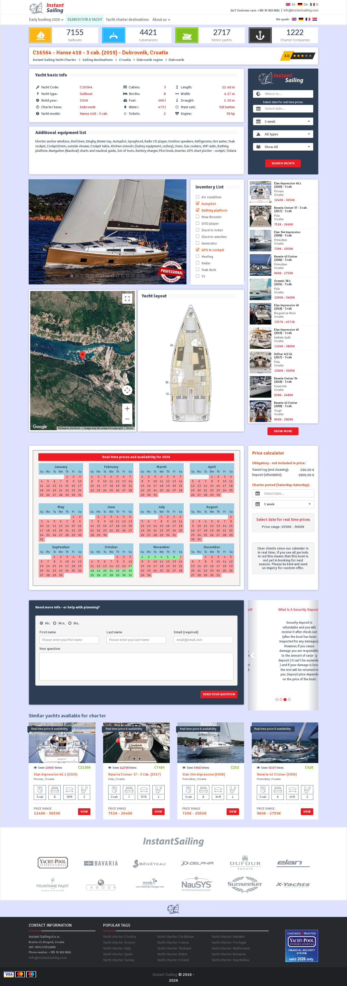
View (84, 812)
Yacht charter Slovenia (229, 954)
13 (133, 275)
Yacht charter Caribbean (175, 936)
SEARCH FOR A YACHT (84, 19)
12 (128, 275)
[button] (287, 121)
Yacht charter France (173, 942)
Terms (129, 428)
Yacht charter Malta (172, 954)
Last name (114, 632)
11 (122, 275)
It (317, 4)
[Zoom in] (127, 408)
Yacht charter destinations (127, 19)
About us (159, 19)
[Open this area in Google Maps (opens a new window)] (39, 427)
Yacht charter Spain (118, 954)
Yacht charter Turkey (118, 960)
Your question (49, 648)
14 (138, 275)
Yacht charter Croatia (119, 936)
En (293, 4)
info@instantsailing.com (300, 10)
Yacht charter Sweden (228, 936)
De (306, 4)
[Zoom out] (127, 419)
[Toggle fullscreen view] (127, 299)
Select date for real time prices (283, 102)
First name (47, 632)
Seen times (50, 768)
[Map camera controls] (127, 390)
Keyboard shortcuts (69, 428)
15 (143, 275)
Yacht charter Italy (117, 948)
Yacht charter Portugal (229, 942)
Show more (283, 431)
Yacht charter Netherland (231, 948)
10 (117, 275)
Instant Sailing (164, 974)
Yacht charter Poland (173, 960)
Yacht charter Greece (119, 942)
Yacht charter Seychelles (230, 960)
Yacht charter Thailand (174, 948)
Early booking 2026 (44, 19)
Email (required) (186, 632)
